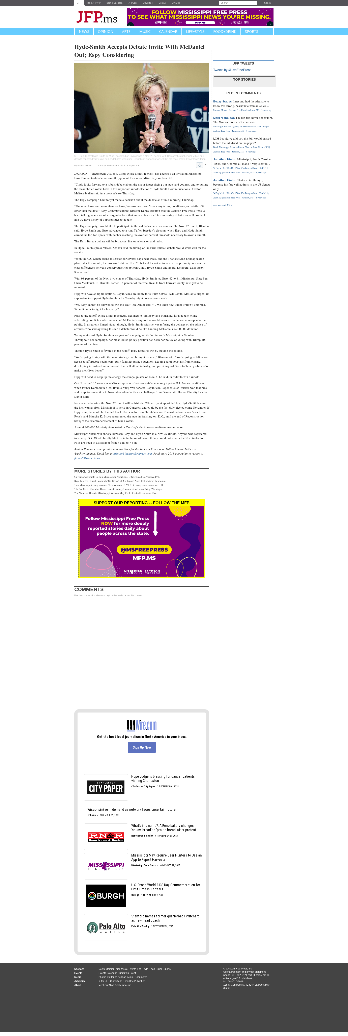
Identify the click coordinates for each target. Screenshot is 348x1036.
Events (132, 969)
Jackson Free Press (99, 17)
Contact (162, 3)
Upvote (199, 165)
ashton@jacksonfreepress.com (132, 453)
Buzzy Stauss (222, 101)
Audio (130, 977)
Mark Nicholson (224, 117)
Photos (102, 977)
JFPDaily (132, 3)
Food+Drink (224, 31)
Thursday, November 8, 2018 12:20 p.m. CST (118, 166)
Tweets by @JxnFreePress (232, 69)
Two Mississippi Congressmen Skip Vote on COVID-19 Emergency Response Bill (118, 485)
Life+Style (195, 31)
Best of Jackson (114, 3)
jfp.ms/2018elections (87, 458)
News (84, 31)
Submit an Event (127, 973)
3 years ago (266, 110)
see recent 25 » (222, 205)
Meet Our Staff (106, 985)
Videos (122, 977)
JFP (79, 3)
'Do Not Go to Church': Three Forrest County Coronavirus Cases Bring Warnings (118, 489)
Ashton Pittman (197, 159)
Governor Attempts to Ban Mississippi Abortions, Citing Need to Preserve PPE (117, 477)
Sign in (267, 3)
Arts (126, 31)
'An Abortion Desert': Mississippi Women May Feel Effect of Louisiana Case (115, 493)
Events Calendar (107, 973)
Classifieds (116, 981)
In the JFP (103, 981)
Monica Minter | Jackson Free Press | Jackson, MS (236, 110)
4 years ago (251, 151)
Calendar (168, 31)
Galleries (112, 977)
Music (144, 31)
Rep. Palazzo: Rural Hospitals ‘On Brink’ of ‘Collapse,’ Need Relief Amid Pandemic (120, 481)
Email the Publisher (134, 981)
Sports (251, 31)
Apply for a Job (123, 985)
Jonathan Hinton (224, 159)
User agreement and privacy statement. (244, 972)
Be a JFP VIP (93, 3)
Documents (141, 977)
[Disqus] (141, 653)
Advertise (148, 3)
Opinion (105, 31)
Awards (176, 3)
